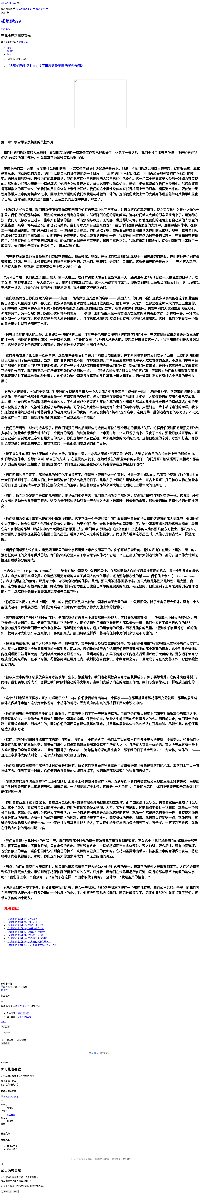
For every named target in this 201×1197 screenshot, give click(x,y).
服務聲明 (126, 1159)
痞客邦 (18, 1006)
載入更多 (5, 1027)
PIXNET (80, 1159)
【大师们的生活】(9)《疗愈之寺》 (23, 919)
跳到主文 (5, 29)
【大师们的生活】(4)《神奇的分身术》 (25, 935)
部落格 (10, 51)
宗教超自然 (23, 1013)
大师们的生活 (24, 1017)
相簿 (9, 48)
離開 (16, 1192)
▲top (3, 1021)
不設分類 (23, 42)
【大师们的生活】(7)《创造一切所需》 (25, 925)
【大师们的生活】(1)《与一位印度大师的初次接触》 (32, 945)
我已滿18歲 (6, 1192)
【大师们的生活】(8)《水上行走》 (23, 922)
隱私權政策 (115, 1159)
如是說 (4, 990)
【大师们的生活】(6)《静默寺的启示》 (25, 928)
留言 (24, 1006)
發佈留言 (5, 1043)
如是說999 (11, 21)
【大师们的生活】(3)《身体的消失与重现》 (27, 938)
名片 (9, 54)
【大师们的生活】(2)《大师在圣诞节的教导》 (29, 941)
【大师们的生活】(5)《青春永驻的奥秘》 (26, 932)
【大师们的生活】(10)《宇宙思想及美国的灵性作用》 (45, 66)
